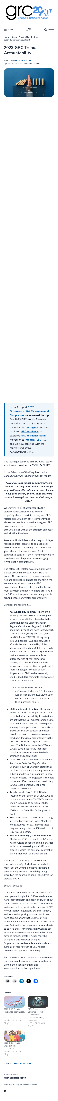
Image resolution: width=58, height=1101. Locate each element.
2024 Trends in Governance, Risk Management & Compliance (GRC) (36, 1013)
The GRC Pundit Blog (28, 37)
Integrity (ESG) (33, 439)
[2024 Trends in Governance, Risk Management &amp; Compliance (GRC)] (38, 1002)
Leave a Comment (33, 63)
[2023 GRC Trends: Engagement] (14, 1036)
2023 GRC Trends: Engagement (12, 1044)
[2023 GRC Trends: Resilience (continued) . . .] (14, 1002)
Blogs (14, 37)
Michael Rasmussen (22, 60)
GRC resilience (30, 431)
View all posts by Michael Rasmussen (20, 1084)
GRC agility (31, 427)
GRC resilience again (33, 435)
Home (6, 37)
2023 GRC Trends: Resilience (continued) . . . (14, 1012)
